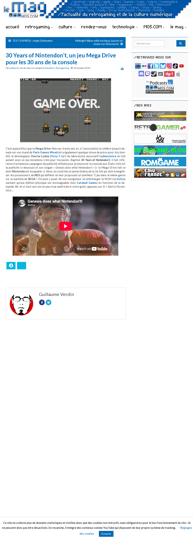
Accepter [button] (106, 533)
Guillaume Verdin (18, 68)
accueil (12, 27)
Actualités (50, 68)
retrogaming (38, 27)
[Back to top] (185, 531)
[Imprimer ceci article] (122, 68)
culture (66, 27)
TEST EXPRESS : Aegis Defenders (32, 40)
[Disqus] (66, 374)
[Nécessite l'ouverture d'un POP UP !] (160, 86)
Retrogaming (62, 68)
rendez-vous (94, 27)
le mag (178, 27)
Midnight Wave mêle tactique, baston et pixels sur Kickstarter (99, 42)
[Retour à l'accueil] (97, 11)
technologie (124, 27)
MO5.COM (153, 27)
